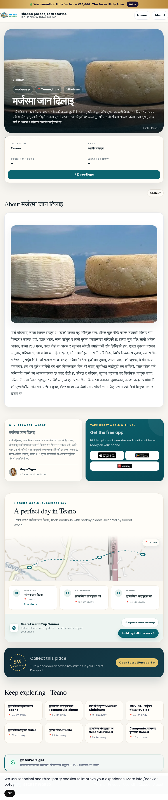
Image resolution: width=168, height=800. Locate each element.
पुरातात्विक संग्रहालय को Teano (94, 596)
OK (10, 793)
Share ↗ (155, 193)
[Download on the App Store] (107, 455)
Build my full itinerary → (138, 633)
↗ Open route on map (140, 622)
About (160, 15)
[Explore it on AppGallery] (124, 466)
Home (142, 15)
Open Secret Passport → (137, 662)
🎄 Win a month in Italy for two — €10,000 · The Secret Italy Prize (83, 4)
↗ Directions (84, 175)
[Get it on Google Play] (142, 455)
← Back (18, 80)
